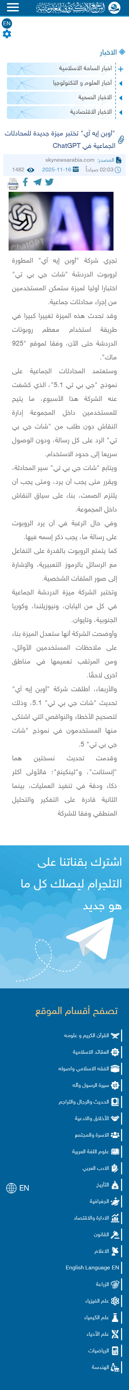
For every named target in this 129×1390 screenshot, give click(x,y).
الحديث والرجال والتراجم (84, 1102)
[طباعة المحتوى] (13, 184)
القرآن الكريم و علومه (86, 1036)
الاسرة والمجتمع (92, 1135)
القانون (101, 1235)
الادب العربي (96, 1168)
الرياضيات (98, 1351)
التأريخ (102, 1185)
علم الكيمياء (96, 1318)
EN (7, 24)
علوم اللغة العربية (90, 1152)
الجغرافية (99, 1202)
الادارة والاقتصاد (91, 1218)
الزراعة (102, 1284)
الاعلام (102, 1251)
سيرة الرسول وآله (91, 1085)
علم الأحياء (98, 1334)
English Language (88, 1268)
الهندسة (100, 1367)
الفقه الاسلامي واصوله (83, 1069)
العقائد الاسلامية (91, 1052)
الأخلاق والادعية (92, 1119)
